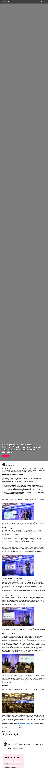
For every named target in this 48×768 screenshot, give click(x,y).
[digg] (14, 734)
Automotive (6, 455)
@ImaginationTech (21, 723)
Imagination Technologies (12, 464)
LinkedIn (28, 723)
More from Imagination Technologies (16, 748)
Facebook (34, 723)
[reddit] (11, 734)
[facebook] (9, 734)
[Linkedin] (3, 734)
